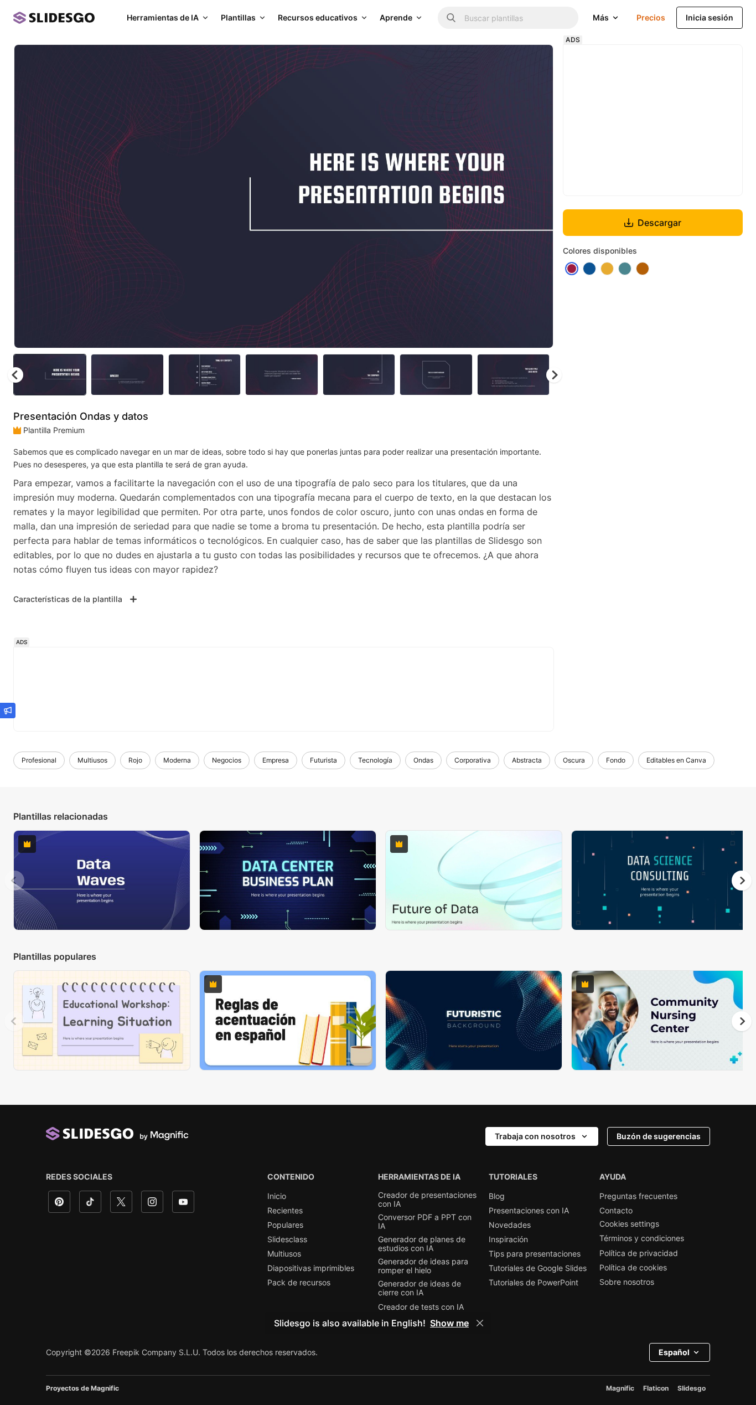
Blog (497, 1196)
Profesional (39, 760)
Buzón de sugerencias (659, 1136)
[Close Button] (480, 1323)
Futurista (323, 760)
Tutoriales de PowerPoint (533, 1282)
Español (674, 1352)
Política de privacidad (638, 1253)
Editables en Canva (676, 760)
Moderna (177, 760)
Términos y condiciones (641, 1238)
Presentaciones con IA (529, 1210)
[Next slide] (537, 197)
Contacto (616, 1210)
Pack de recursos (298, 1282)
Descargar (659, 222)
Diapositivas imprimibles (310, 1268)
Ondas (423, 760)
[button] (554, 375)
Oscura (574, 760)
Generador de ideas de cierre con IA (419, 1288)
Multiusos (92, 760)
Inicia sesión (709, 17)
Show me (449, 1323)
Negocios (226, 760)
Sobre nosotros (626, 1282)
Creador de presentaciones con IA (427, 1199)
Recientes (285, 1210)
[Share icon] (535, 62)
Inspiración (508, 1239)
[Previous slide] (14, 881)
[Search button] (451, 18)
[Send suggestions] (7, 710)
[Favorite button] (506, 62)
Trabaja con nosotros (535, 1136)
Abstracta (527, 760)
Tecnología (375, 760)
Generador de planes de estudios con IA (421, 1244)
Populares (285, 1225)
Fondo (615, 760)
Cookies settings (629, 1223)
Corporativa (472, 760)
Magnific (620, 1388)
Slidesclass (287, 1239)
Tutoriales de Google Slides (538, 1268)
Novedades (510, 1225)
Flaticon (656, 1388)
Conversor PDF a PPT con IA (425, 1222)
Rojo (135, 760)
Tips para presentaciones (535, 1253)
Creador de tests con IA (421, 1307)
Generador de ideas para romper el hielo (423, 1266)
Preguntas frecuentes (638, 1196)
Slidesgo (691, 1388)
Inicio (276, 1196)
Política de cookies (633, 1267)
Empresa (275, 760)
